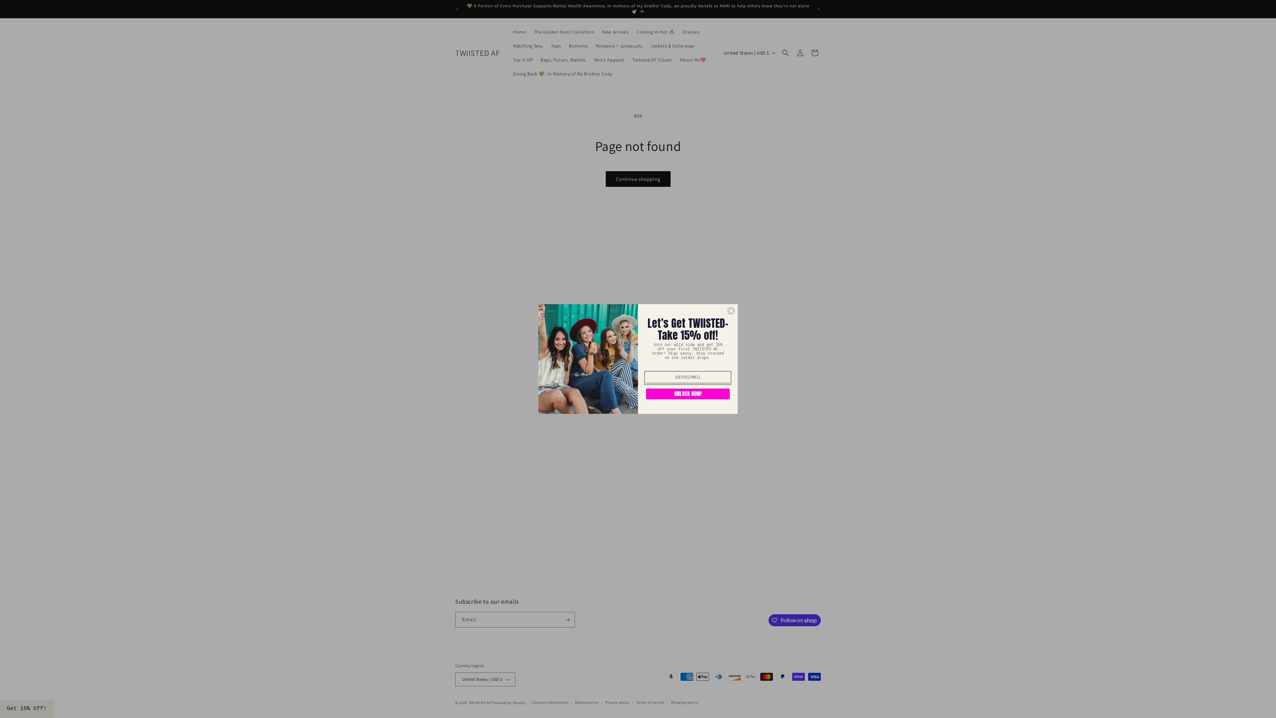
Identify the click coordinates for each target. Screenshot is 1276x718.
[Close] (731, 311)
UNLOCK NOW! (687, 394)
